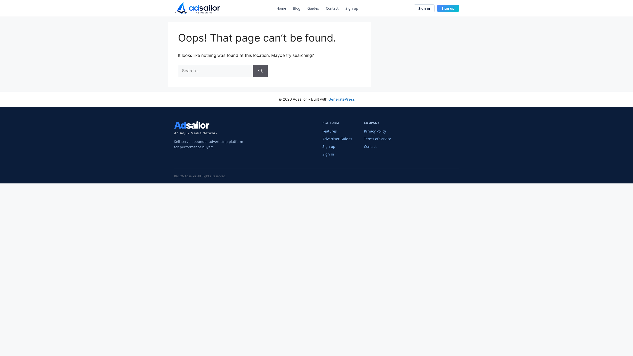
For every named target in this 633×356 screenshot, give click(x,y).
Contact (332, 8)
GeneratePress (341, 99)
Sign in (424, 8)
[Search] (260, 71)
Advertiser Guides (337, 138)
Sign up (351, 8)
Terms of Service (377, 138)
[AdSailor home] (197, 8)
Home (281, 8)
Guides (313, 8)
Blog (296, 8)
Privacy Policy (375, 131)
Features (329, 131)
